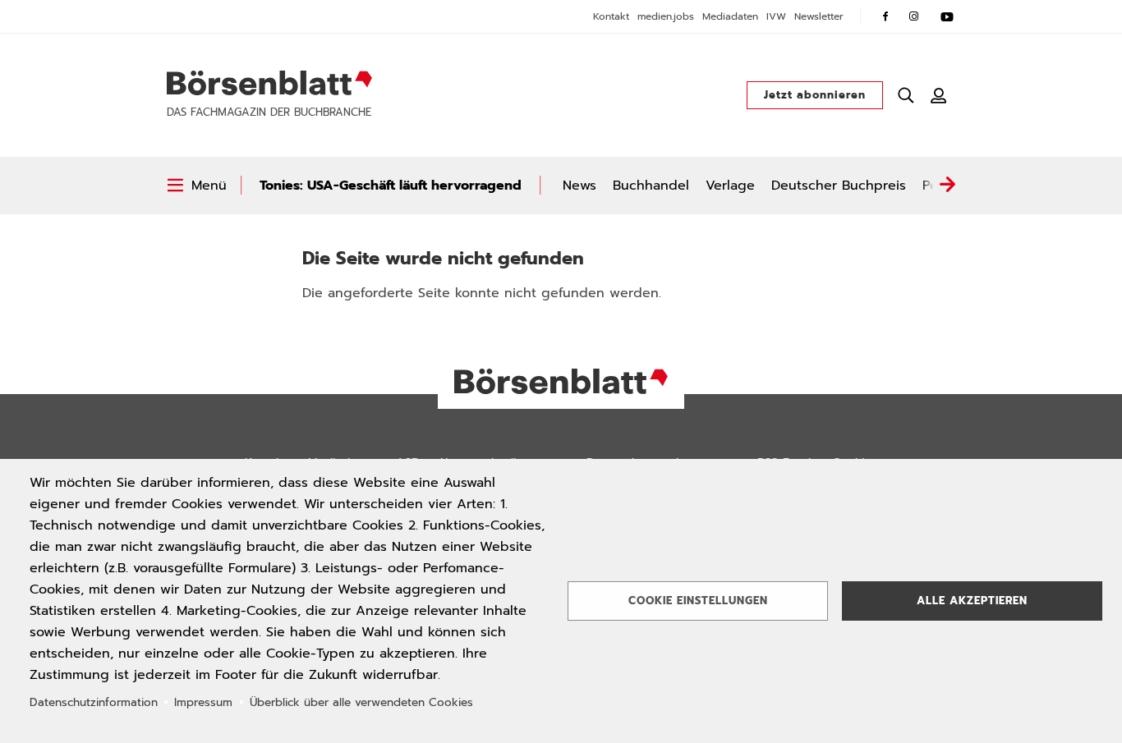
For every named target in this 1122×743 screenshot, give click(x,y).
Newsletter (819, 16)
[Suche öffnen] (906, 95)
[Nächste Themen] (947, 185)
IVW (776, 16)
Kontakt (611, 16)
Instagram (914, 16)
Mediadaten (730, 16)
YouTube (947, 16)
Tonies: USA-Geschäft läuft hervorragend (391, 185)
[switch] (197, 185)
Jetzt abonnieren (815, 95)
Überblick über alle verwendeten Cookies (361, 702)
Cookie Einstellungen (698, 600)
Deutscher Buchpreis (838, 185)
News (579, 185)
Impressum (203, 702)
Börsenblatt (269, 83)
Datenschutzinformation (94, 702)
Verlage (730, 185)
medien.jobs (665, 16)
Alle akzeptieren (972, 600)
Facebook (885, 16)
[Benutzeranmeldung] (938, 95)
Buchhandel (651, 185)
